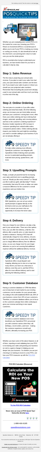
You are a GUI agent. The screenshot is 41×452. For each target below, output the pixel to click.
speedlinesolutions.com (20, 427)
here (37, 3)
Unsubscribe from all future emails (9, 447)
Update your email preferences (11, 444)
